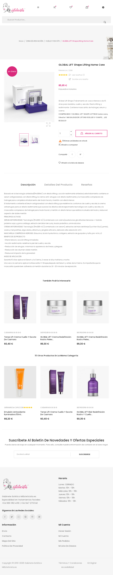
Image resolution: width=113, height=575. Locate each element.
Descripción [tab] (28, 184)
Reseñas (86, 184)
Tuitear (80, 154)
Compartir (72, 154)
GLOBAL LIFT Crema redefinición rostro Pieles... (55, 338)
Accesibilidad (67, 567)
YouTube (18, 517)
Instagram (32, 517)
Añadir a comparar (69, 145)
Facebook (5, 517)
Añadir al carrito (93, 133)
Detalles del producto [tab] (58, 184)
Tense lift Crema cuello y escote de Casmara (20, 338)
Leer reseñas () (78, 75)
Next (55, 97)
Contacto (6, 536)
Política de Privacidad (12, 546)
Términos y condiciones (70, 563)
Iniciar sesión (65, 531)
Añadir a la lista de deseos (72, 163)
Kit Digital (92, 563)
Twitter (11, 517)
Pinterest (25, 517)
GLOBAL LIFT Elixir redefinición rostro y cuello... (91, 413)
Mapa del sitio (9, 541)
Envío (4, 531)
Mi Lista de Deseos (67, 546)
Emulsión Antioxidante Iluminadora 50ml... (14, 413)
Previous (3, 97)
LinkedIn (39, 517)
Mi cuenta (63, 536)
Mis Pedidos (64, 541)
